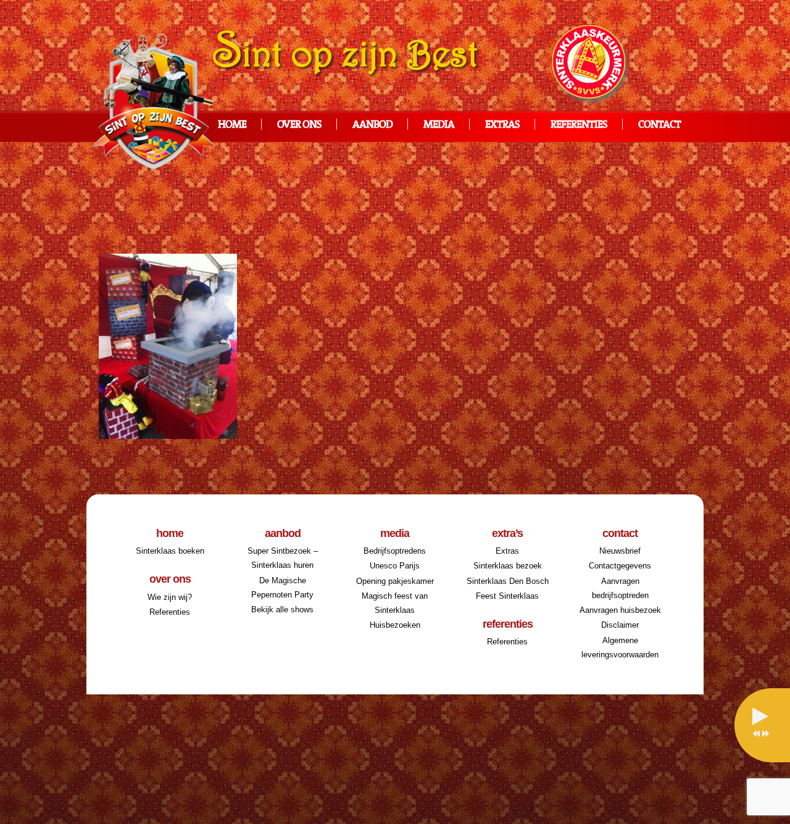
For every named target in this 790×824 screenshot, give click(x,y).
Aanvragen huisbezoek (620, 610)
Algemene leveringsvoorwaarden (620, 647)
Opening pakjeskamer (395, 581)
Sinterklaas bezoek (507, 565)
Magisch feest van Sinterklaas (395, 603)
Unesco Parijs (395, 565)
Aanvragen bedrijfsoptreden (620, 588)
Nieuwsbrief (620, 551)
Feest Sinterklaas (507, 596)
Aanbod (372, 125)
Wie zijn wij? (170, 597)
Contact (659, 125)
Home (232, 125)
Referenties (579, 125)
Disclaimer (620, 625)
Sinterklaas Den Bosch (508, 581)
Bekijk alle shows (282, 609)
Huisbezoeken (395, 625)
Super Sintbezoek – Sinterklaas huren (282, 558)
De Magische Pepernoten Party (282, 587)
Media (438, 125)
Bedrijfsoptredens (395, 551)
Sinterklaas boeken (170, 551)
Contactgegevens (620, 565)
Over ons (299, 125)
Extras (502, 125)
